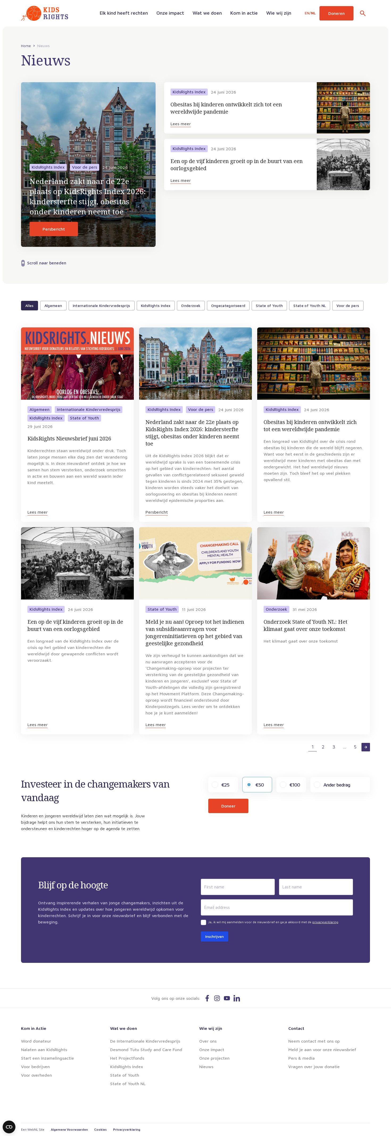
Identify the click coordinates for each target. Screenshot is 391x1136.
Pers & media (301, 1058)
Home (26, 46)
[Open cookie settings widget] (9, 1127)
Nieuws (206, 1066)
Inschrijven (214, 936)
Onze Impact (211, 1049)
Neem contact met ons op (314, 1041)
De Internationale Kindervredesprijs (145, 1041)
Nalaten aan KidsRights (44, 1049)
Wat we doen (207, 13)
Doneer (228, 806)
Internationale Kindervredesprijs (101, 305)
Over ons (208, 1041)
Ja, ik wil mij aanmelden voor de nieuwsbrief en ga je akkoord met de (273, 922)
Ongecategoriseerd (228, 305)
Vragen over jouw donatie (314, 1066)
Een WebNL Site (32, 1129)
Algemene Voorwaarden (69, 1129)
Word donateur (36, 1041)
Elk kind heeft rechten (124, 13)
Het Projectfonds (127, 1058)
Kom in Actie (33, 1028)
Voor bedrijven (35, 1066)
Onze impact (170, 13)
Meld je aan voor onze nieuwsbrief (322, 1049)
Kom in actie (244, 13)
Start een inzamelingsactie (47, 1058)
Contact (296, 1028)
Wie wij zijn (278, 13)
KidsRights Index (156, 305)
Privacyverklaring (126, 1129)
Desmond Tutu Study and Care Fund (146, 1049)
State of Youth (269, 305)
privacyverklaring (325, 922)
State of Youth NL (309, 305)
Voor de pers (347, 305)
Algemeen (53, 305)
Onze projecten (214, 1058)
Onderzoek (190, 305)
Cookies (100, 1129)
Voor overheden (36, 1075)
